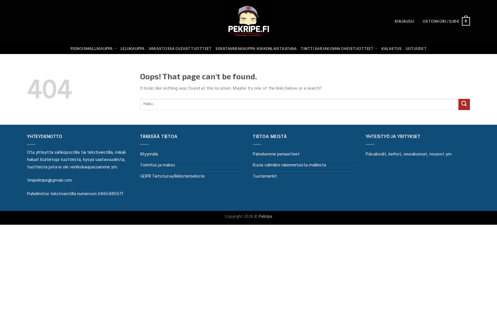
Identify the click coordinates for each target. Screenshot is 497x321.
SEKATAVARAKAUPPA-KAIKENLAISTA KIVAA (256, 48)
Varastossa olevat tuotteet (180, 48)
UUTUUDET (416, 48)
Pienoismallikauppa (91, 48)
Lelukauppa (133, 48)
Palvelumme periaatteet (276, 154)
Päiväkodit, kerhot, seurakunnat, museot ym (409, 154)
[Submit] (464, 104)
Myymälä (149, 154)
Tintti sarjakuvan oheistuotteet (337, 48)
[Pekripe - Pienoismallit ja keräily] (248, 21)
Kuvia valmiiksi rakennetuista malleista (289, 165)
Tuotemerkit (265, 176)
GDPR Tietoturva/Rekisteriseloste (172, 176)
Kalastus (391, 48)
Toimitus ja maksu (157, 165)
